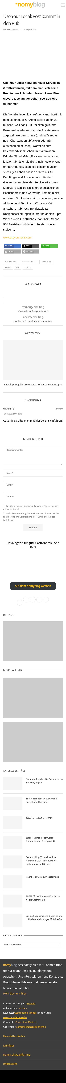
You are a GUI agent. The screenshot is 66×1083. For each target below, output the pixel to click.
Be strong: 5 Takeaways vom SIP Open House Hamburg (41, 800)
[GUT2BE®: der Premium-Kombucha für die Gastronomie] (12, 901)
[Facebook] (28, 1076)
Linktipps (8, 1045)
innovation (46, 262)
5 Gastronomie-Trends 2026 (39, 818)
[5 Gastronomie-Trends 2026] (12, 822)
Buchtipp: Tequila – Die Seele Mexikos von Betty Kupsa (33, 384)
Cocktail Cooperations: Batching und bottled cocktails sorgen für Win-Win (44, 917)
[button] (9, 247)
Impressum (10, 1064)
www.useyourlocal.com (17, 237)
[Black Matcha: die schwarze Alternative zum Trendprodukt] (12, 842)
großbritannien (29, 262)
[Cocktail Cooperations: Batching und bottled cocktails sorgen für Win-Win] (12, 920)
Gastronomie (10, 262)
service (28, 267)
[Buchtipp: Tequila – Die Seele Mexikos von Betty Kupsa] (33, 360)
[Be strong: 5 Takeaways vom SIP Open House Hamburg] (12, 803)
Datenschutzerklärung (16, 1054)
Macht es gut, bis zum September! (42, 876)
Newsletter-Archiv (14, 1036)
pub (17, 267)
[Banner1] (33, 641)
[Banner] (33, 742)
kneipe (8, 267)
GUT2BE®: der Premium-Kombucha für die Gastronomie (43, 898)
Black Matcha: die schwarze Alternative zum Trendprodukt (40, 839)
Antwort (59, 409)
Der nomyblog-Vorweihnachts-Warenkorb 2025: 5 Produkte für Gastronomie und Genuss (41, 860)
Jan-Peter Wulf (13, 29)
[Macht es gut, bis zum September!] (12, 881)
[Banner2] (33, 698)
